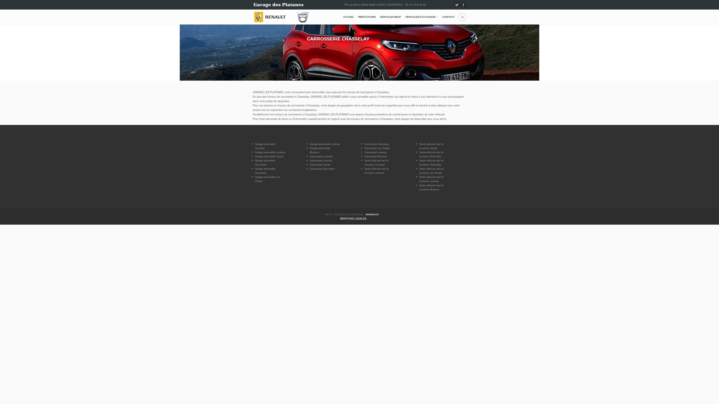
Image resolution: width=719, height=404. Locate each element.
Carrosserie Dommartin (322, 168)
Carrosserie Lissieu (320, 164)
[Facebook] (463, 4)
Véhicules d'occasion (420, 17)
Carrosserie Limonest (321, 156)
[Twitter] (457, 4)
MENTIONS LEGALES (353, 218)
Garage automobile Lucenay (325, 144)
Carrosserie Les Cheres (377, 148)
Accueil (348, 17)
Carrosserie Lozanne (321, 160)
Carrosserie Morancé (375, 156)
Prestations (367, 17)
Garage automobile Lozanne (270, 152)
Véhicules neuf (390, 17)
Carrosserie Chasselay (376, 144)
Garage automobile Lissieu (269, 156)
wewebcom (372, 214)
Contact (448, 17)
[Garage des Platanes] (282, 17)
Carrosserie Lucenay (375, 152)
